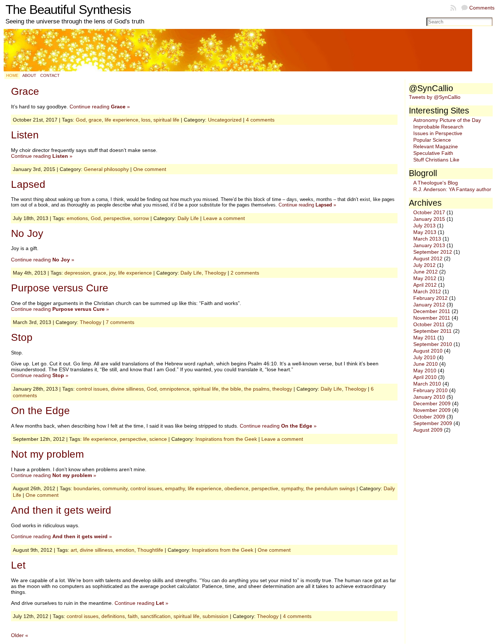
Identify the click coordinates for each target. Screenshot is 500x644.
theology (282, 389)
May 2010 (424, 370)
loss (145, 120)
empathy (175, 488)
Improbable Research (438, 127)
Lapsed (28, 184)
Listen (25, 135)
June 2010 (425, 364)
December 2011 (431, 311)
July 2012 (424, 265)
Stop (22, 337)
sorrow (141, 218)
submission (215, 616)
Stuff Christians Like (436, 160)
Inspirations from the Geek (226, 439)
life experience (121, 120)
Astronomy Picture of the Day (447, 120)
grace (95, 120)
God (81, 120)
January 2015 (429, 219)
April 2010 (425, 377)
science (158, 439)
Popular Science (432, 140)
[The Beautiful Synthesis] (250, 50)
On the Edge (40, 410)
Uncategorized (225, 120)
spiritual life (166, 120)
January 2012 (429, 305)
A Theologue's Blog (435, 183)
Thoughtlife (150, 550)
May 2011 (424, 337)
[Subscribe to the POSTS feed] (454, 8)
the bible (231, 389)
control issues (92, 389)
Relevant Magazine (435, 146)
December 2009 (432, 403)
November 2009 (432, 410)
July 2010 (424, 357)
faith (133, 616)
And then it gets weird (61, 510)
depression (77, 273)
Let (18, 565)
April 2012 (425, 285)
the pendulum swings (330, 488)
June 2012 (425, 272)
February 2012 (430, 298)
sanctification (156, 616)
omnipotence (175, 389)
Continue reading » (100, 106)
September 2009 (432, 423)
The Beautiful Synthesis (68, 9)
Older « (19, 635)
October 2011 (429, 324)
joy (112, 273)
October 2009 (429, 417)
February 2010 (430, 390)
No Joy (27, 233)
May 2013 (424, 232)
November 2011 (431, 318)
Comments (482, 8)
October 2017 (429, 212)
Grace (25, 91)
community (114, 488)
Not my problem (47, 454)
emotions (77, 218)
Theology (215, 273)
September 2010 (432, 344)
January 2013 (429, 245)
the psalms (256, 389)
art (74, 550)
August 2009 (428, 430)
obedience (236, 488)
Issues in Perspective (437, 133)
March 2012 (427, 291)
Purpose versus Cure (59, 288)
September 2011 (432, 331)
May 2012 (424, 278)
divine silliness (127, 389)
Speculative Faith (433, 153)
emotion (125, 550)
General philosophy (106, 169)
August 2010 (428, 351)
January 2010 (429, 397)
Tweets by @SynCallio (434, 97)
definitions (113, 616)
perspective (117, 218)
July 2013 (424, 225)
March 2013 (427, 239)
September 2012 (432, 252)
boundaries (87, 488)
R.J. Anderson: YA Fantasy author (452, 189)
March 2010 (427, 384)
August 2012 (428, 258)
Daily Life (188, 218)
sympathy (292, 488)
